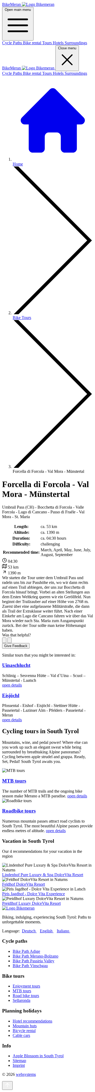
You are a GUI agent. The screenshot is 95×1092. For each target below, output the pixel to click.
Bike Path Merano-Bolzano (35, 956)
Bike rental (32, 43)
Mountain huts (25, 1026)
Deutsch (29, 931)
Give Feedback (15, 646)
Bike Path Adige (26, 951)
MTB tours (14, 781)
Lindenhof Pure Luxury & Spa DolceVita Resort (42, 874)
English (47, 931)
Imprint (19, 1065)
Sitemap (19, 1060)
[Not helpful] (9, 640)
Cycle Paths (12, 43)
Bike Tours (22, 317)
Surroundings (76, 43)
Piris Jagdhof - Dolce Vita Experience (33, 894)
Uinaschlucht (16, 665)
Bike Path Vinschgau (30, 965)
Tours (47, 43)
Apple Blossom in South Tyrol (38, 1056)
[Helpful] (4, 640)
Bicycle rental (24, 1030)
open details (12, 685)
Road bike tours (26, 995)
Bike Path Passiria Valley (33, 961)
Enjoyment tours (26, 986)
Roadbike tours (19, 811)
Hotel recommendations (32, 1021)
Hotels (59, 43)
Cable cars (21, 1035)
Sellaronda (21, 1000)
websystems (26, 1074)
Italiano (63, 931)
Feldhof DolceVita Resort (23, 884)
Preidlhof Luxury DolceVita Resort (31, 903)
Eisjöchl (10, 695)
